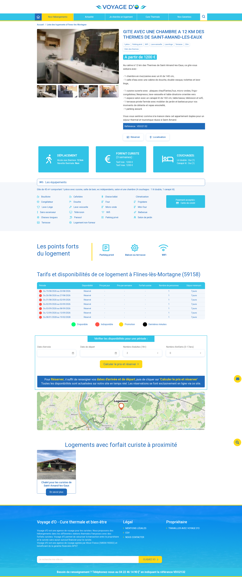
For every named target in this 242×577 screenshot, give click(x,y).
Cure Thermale (153, 17)
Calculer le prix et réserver (119, 364)
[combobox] (142, 353)
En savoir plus (56, 492)
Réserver (135, 137)
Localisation (159, 137)
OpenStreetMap (190, 429)
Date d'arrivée (44, 347)
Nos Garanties (184, 17)
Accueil (40, 25)
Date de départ (87, 347)
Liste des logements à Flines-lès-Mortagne (66, 25)
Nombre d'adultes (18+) (134, 347)
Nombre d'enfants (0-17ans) (180, 347)
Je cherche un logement (121, 17)
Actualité (89, 17)
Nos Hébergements (57, 17)
